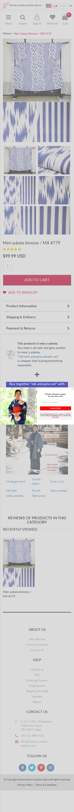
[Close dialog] (72, 389)
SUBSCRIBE (55, 408)
